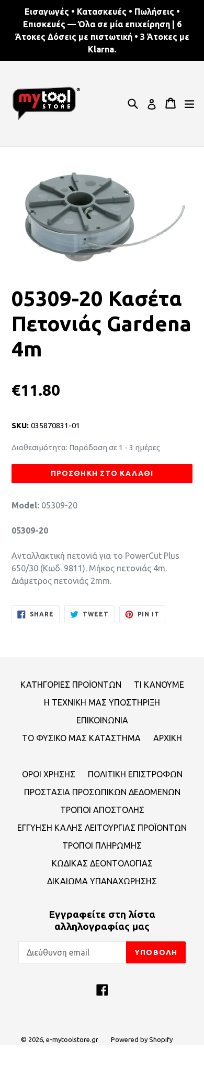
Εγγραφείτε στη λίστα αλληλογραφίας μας (102, 920)
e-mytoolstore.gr (72, 1039)
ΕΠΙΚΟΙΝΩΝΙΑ (102, 720)
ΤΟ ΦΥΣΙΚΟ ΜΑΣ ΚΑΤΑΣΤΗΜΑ (81, 738)
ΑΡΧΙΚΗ (167, 738)
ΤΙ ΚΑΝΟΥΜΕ (159, 684)
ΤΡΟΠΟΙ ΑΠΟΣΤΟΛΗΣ (102, 810)
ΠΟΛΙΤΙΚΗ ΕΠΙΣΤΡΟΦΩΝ (135, 774)
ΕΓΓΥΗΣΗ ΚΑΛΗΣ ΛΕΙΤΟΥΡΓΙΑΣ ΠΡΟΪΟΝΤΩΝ (102, 827)
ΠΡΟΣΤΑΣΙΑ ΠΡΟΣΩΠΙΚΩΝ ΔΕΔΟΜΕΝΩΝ (102, 792)
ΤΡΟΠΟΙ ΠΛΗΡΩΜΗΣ (102, 845)
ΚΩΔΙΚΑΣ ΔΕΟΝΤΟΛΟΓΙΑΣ (102, 863)
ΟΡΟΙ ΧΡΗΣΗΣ (48, 774)
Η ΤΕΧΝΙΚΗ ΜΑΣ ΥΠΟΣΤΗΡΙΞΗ (102, 702)
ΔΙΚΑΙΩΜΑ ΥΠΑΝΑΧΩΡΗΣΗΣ (102, 881)
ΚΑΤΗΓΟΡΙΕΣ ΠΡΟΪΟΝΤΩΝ (70, 684)
